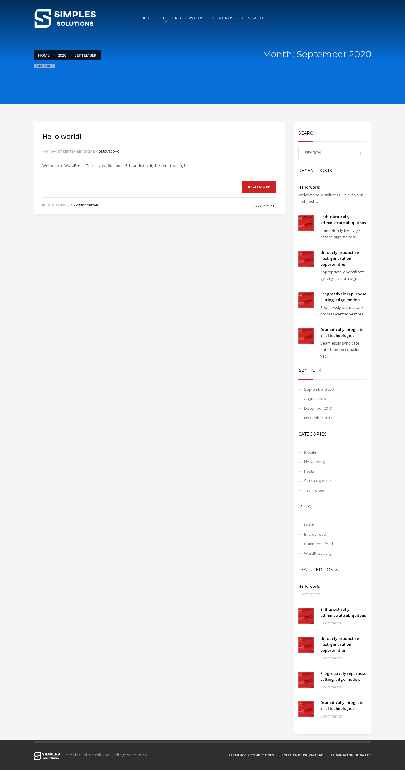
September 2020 (319, 389)
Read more (259, 186)
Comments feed (318, 543)
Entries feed (315, 534)
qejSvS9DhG (109, 151)
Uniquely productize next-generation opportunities (339, 258)
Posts (309, 471)
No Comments (264, 206)
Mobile (310, 452)
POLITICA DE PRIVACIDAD (302, 755)
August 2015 (315, 398)
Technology (314, 490)
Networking (314, 461)
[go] (359, 153)
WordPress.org (317, 553)
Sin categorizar (84, 205)
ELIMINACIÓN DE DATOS (351, 755)
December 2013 (318, 408)
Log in (309, 524)
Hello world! (62, 136)
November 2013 (318, 417)
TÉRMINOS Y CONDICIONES (251, 755)
